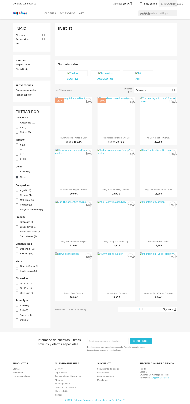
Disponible (27, 249)
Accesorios (68, 13)
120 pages (26, 222)
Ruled (24, 305)
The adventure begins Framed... (73, 189)
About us (59, 380)
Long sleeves (28, 227)
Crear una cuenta (105, 376)
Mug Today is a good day (116, 241)
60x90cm (26, 288)
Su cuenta (104, 363)
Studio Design (22, 69)
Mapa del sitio (61, 391)
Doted (24, 320)
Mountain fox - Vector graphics (158, 293)
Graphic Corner (23, 64)
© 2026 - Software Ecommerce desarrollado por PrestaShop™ (95, 400)
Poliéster (26, 204)
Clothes (50, 13)
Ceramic (26, 195)
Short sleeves (28, 236)
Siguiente (169, 309)
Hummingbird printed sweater (116, 138)
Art (81, 13)
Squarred (26, 315)
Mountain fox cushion (158, 241)
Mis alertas (102, 380)
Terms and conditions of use (68, 376)
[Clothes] (73, 73)
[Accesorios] (105, 73)
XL (23, 159)
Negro (24, 177)
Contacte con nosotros (24, 3)
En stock (26, 253)
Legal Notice (61, 372)
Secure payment (62, 383)
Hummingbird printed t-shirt (73, 138)
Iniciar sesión (103, 372)
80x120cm (27, 293)
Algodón (25, 190)
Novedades (18, 372)
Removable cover (30, 231)
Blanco (25, 171)
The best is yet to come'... (158, 138)
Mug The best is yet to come (158, 189)
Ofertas (16, 369)
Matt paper (27, 200)
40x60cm (26, 283)
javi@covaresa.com (160, 378)
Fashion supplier (23, 94)
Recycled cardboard (31, 209)
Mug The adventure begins (74, 241)
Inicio (21, 29)
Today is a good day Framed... (116, 189)
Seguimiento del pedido (108, 369)
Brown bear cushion (73, 293)
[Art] (138, 73)
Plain (24, 310)
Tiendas (58, 395)
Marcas (21, 60)
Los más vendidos (21, 376)
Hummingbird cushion (116, 293)
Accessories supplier (26, 90)
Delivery (58, 369)
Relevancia (155, 90)
